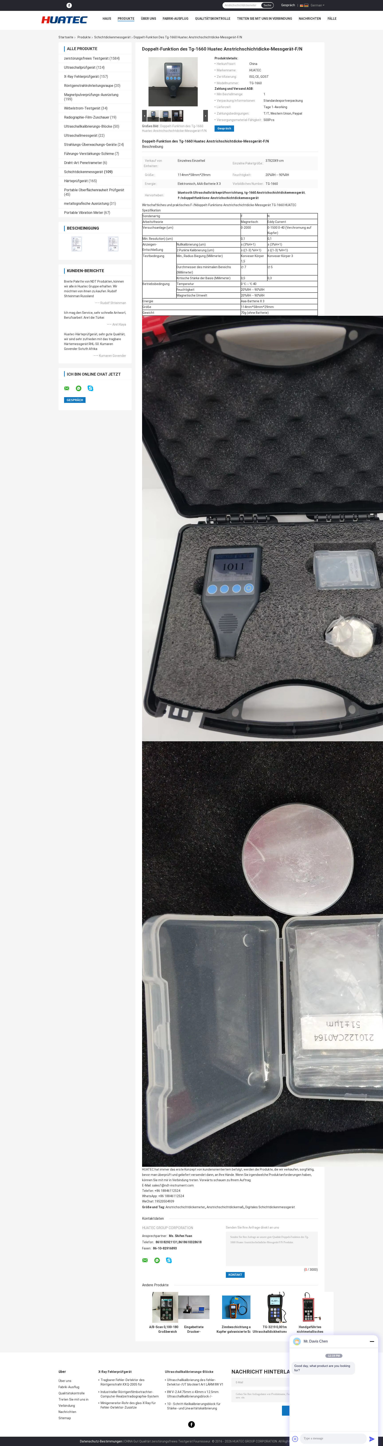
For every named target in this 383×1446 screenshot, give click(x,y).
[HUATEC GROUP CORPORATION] (64, 19)
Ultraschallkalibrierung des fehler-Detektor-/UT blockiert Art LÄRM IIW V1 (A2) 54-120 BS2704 (195, 1382)
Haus (107, 18)
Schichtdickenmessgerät (112, 37)
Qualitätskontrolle (212, 18)
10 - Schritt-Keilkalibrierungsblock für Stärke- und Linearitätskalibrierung (194, 1406)
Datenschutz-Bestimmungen (101, 1441)
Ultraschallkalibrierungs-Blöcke (88, 126)
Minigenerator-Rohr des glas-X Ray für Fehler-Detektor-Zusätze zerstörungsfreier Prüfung (128, 1406)
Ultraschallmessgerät (81, 135)
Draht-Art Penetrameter (83, 163)
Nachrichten (310, 18)
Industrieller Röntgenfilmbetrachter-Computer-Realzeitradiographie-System (130, 1394)
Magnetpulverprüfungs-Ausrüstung (91, 95)
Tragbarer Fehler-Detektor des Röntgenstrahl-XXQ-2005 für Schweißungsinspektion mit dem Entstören (124, 1382)
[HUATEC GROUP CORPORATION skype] (93, 388)
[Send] (371, 1439)
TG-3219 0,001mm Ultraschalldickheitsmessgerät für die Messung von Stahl (276, 1329)
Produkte (126, 18)
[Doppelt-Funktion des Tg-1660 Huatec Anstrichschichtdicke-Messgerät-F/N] (173, 82)
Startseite (66, 37)
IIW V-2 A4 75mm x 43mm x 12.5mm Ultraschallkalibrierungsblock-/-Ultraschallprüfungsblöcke (193, 1394)
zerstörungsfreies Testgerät (86, 58)
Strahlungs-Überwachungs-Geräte (90, 144)
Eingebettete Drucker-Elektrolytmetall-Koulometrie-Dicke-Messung (194, 1329)
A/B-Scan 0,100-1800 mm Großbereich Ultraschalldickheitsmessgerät (167, 1329)
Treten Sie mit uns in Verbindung (264, 18)
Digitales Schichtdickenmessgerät (270, 1207)
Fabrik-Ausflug (175, 18)
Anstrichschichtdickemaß (225, 1207)
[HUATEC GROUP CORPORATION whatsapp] (81, 388)
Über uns (148, 18)
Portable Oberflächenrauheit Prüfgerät (94, 190)
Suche (267, 5)
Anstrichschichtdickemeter (185, 1207)
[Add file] (295, 1439)
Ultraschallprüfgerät (80, 67)
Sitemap (65, 1418)
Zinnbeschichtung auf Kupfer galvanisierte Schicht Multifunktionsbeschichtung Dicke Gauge (238, 1329)
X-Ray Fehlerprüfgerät (81, 76)
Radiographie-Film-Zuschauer (86, 117)
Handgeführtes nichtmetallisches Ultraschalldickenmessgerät (310, 1329)
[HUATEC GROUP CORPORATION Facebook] (69, 5)
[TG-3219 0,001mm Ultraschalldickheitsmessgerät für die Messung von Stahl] (276, 1307)
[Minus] (372, 1341)
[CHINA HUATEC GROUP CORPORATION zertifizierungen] (77, 244)
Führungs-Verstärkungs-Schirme (89, 154)
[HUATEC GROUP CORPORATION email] (69, 388)
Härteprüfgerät (76, 181)
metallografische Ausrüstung (86, 203)
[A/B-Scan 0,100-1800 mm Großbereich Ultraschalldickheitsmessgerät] (167, 1307)
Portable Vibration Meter (83, 213)
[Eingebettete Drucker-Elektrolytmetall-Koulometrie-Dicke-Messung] (193, 1307)
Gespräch (288, 5)
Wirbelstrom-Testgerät (82, 108)
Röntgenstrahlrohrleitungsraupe (88, 86)
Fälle (332, 18)
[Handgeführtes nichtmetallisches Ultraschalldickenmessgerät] (310, 1307)
